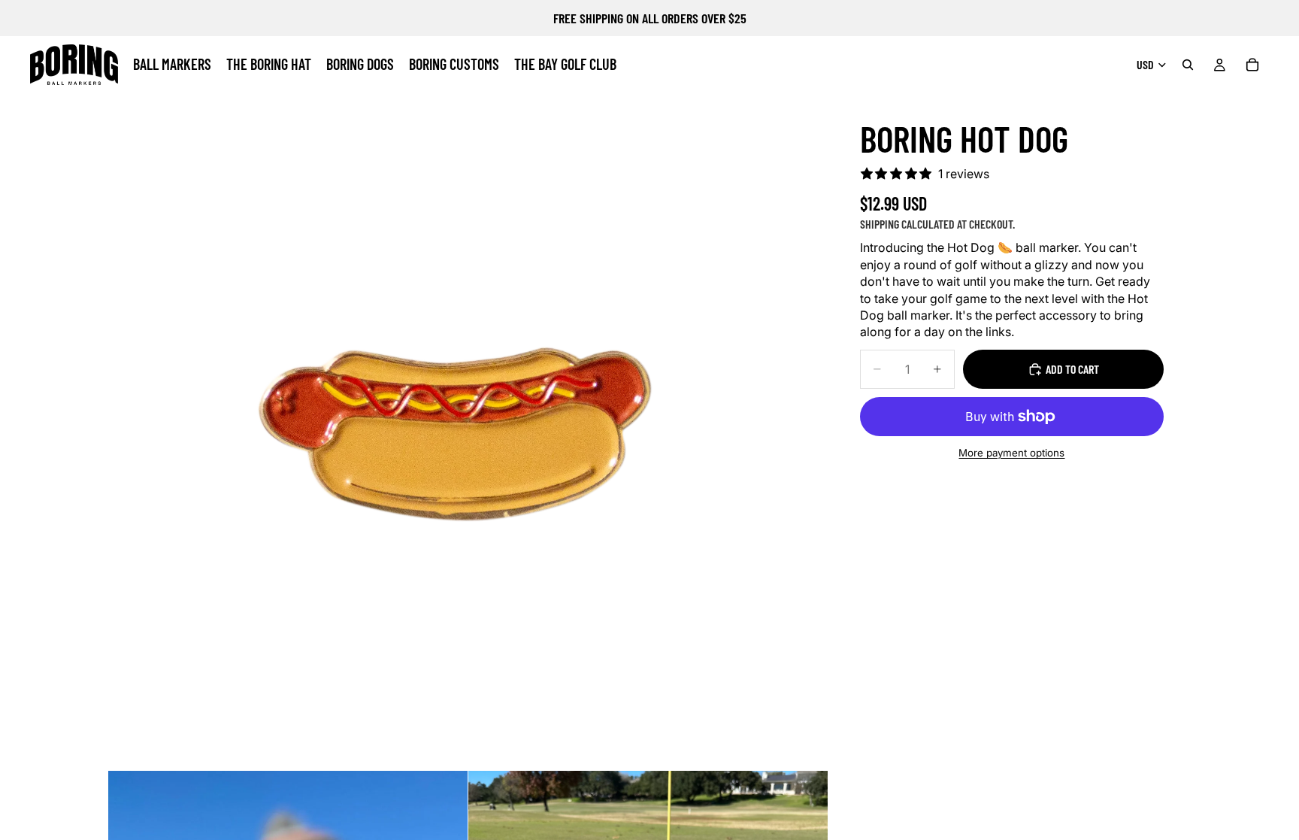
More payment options (1011, 453)
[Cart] (1252, 64)
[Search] (1187, 64)
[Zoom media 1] (467, 410)
